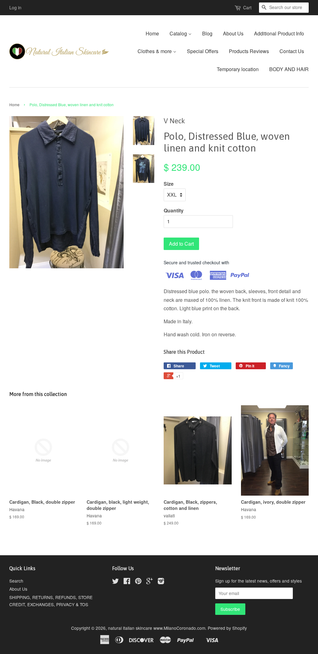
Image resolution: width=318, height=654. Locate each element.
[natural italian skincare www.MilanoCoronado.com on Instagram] (160, 582)
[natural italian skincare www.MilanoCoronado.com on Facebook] (126, 582)
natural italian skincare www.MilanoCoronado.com (156, 628)
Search (16, 581)
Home (152, 33)
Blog (207, 33)
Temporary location (238, 69)
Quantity (174, 210)
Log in (15, 7)
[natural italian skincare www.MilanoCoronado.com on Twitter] (115, 582)
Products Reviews (249, 51)
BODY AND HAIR (289, 69)
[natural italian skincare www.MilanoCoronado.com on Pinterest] (138, 582)
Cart (247, 7)
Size (169, 183)
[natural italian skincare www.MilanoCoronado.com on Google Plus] (149, 582)
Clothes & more (155, 51)
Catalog (179, 33)
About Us (233, 33)
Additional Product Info (279, 33)
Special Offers (202, 51)
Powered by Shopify (227, 628)
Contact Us (291, 51)
